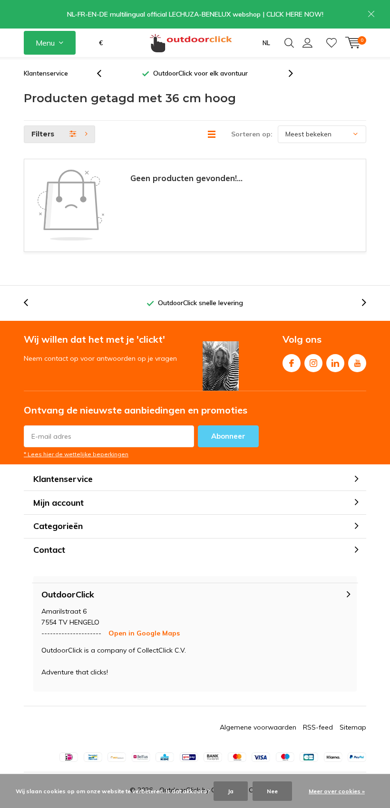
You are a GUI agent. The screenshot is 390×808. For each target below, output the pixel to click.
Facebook (292, 363)
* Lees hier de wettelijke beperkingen (76, 454)
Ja (231, 791)
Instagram (313, 363)
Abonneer (228, 436)
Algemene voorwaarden (258, 727)
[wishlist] (331, 43)
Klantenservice (46, 73)
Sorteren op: (252, 134)
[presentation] (104, 73)
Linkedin (335, 363)
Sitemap (353, 727)
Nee (272, 791)
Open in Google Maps (144, 633)
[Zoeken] (289, 43)
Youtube (357, 363)
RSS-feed (318, 727)
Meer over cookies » (337, 791)
